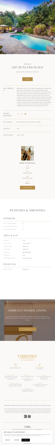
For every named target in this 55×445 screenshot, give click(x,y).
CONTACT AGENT (27, 187)
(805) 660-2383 (27, 173)
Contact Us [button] (27, 329)
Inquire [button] (27, 79)
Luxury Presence (37, 429)
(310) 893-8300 (11, 379)
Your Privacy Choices (27, 443)
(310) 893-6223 (27, 380)
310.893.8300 (39, 368)
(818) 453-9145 (44, 379)
